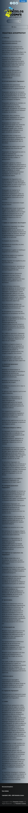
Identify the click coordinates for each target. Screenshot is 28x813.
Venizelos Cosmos (18, 802)
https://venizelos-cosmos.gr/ (9, 43)
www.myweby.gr (7, 77)
